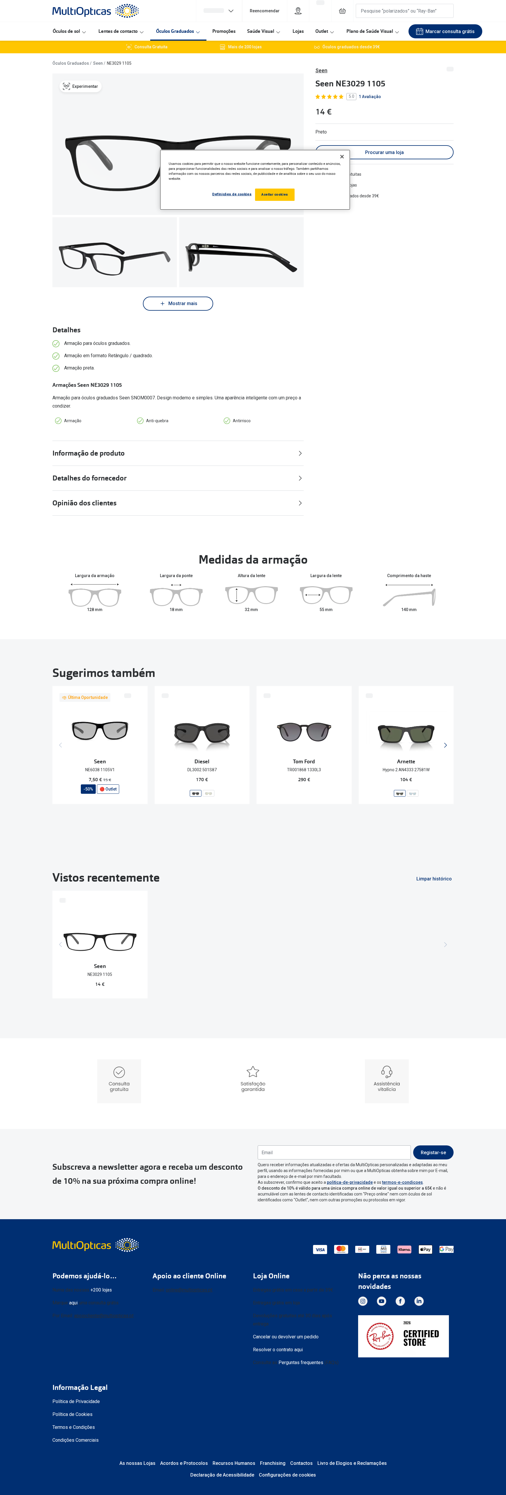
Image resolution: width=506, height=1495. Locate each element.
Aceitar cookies (274, 194)
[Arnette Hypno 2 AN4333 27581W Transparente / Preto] (400, 793)
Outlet (321, 31)
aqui (73, 1303)
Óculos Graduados (175, 31)
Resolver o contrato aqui (278, 1349)
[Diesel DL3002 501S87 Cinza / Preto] (195, 793)
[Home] (95, 11)
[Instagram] (362, 1301)
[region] (255, 180)
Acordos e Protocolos (184, 1463)
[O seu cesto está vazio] (342, 11)
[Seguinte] (445, 745)
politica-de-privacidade (350, 1182)
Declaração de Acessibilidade (222, 1475)
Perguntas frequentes (300, 1362)
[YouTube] (381, 1301)
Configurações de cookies (287, 1475)
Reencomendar (265, 10)
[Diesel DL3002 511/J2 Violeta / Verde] (208, 793)
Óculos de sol (66, 31)
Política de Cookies (72, 1414)
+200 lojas (101, 1290)
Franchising (273, 1463)
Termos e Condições (73, 1427)
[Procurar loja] (298, 11)
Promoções (223, 31)
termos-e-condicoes (402, 1182)
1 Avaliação (370, 97)
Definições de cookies (232, 194)
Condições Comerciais (75, 1440)
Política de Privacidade (76, 1401)
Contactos (301, 1463)
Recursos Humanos (234, 1463)
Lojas (298, 31)
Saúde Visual (260, 31)
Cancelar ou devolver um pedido (286, 1337)
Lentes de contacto (118, 31)
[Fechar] (342, 156)
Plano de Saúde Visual (369, 31)
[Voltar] (60, 745)
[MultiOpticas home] (96, 1245)
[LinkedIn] (419, 1301)
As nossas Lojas (137, 1463)
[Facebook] (400, 1301)
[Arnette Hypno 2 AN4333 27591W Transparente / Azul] (412, 793)
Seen (98, 63)
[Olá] (219, 11)
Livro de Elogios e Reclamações (352, 1463)
